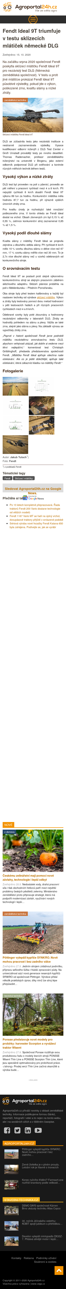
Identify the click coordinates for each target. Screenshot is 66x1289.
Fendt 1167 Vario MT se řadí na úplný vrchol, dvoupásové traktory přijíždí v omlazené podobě (36, 517)
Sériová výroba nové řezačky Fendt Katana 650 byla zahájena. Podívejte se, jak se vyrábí (36, 525)
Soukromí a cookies (45, 1261)
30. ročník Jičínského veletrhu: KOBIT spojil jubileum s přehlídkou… (42, 1222)
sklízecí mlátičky (46, 297)
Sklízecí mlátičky (24, 478)
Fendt (7, 478)
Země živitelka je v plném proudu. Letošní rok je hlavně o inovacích (40, 1166)
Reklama (29, 1258)
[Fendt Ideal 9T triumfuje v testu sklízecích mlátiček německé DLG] (15, 394)
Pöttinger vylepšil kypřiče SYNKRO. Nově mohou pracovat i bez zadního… (41, 1151)
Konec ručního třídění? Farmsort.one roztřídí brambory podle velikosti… (42, 1181)
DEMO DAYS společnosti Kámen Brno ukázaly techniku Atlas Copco (41, 1207)
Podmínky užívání (46, 1258)
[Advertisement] (33, 674)
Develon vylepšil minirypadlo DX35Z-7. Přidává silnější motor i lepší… (42, 1237)
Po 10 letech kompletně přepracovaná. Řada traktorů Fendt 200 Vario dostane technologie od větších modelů (35, 508)
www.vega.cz (38, 1283)
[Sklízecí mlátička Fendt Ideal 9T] (33, 131)
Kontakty (16, 1258)
